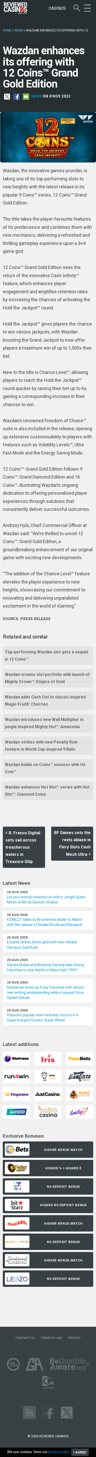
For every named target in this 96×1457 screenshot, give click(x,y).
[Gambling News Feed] (29, 1412)
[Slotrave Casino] (16, 1058)
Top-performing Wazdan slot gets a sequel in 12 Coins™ (46, 656)
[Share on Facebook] (16, 96)
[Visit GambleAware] (69, 1364)
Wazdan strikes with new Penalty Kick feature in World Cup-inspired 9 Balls (41, 746)
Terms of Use (51, 1338)
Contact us (25, 1338)
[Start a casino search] (77, 8)
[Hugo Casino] (79, 1093)
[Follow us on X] (66, 1412)
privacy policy (59, 1452)
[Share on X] (7, 96)
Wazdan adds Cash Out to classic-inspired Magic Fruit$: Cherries (45, 701)
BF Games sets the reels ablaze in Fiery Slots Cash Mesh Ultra (72, 843)
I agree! (80, 1452)
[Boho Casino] (48, 1111)
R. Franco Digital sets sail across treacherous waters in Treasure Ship (22, 847)
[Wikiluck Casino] (48, 1076)
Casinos (57, 8)
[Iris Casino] (48, 1058)
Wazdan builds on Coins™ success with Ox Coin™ (45, 768)
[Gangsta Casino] (79, 1076)
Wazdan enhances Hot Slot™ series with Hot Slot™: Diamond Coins (47, 791)
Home (7, 30)
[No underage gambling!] (13, 1364)
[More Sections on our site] (87, 8)
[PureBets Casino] (79, 1058)
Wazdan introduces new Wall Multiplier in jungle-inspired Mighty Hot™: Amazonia (44, 723)
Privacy (74, 1338)
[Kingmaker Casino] (16, 1093)
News (19, 30)
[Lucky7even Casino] (79, 1111)
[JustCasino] (48, 1093)
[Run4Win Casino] (16, 1076)
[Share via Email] (26, 96)
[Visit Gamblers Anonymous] (35, 1364)
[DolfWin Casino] (16, 1111)
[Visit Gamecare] (48, 1382)
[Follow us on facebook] (48, 1412)
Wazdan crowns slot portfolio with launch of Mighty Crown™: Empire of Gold (47, 678)
